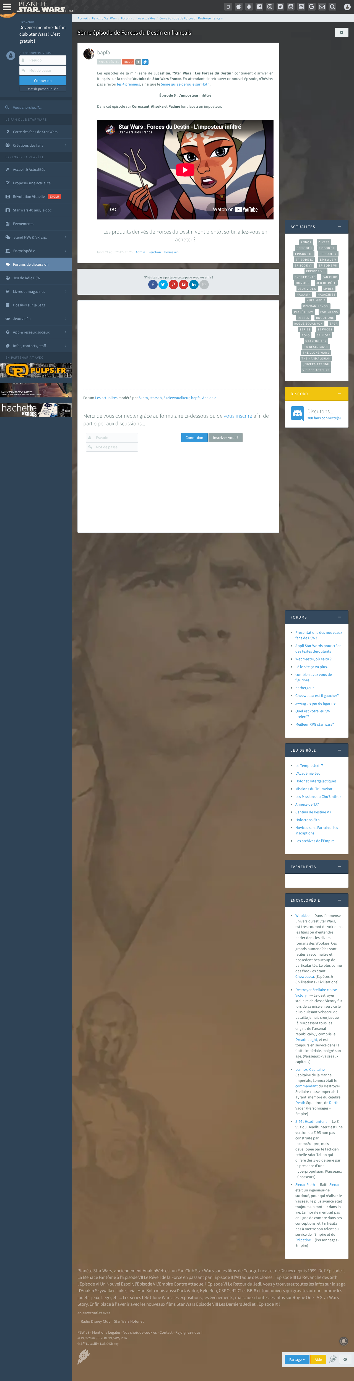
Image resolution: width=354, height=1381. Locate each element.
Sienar (334, 1184)
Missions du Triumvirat (313, 788)
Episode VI (303, 265)
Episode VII (328, 265)
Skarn (143, 397)
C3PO (224, 1290)
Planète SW (303, 312)
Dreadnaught (306, 1039)
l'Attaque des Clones (253, 1277)
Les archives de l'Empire (315, 840)
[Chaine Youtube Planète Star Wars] (290, 6)
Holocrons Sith (307, 819)
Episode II (327, 248)
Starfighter (315, 341)
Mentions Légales (106, 1332)
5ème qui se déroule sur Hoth (185, 84)
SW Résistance (316, 347)
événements (221, 1297)
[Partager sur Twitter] (163, 284)
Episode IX (304, 260)
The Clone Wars (316, 353)
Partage (296, 1359)
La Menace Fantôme (96, 1277)
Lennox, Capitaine (310, 1069)
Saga (334, 323)
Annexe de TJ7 (307, 804)
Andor (306, 242)
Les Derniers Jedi (235, 1304)
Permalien (171, 252)
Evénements (305, 277)
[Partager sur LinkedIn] (194, 284)
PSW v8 (83, 1332)
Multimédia (316, 300)
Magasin (303, 294)
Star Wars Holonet (129, 1321)
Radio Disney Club (96, 1321)
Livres (328, 289)
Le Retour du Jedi (244, 1284)
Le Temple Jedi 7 (309, 765)
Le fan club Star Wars (26, 119)
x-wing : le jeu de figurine (315, 703)
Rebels (303, 318)
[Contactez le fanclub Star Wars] (322, 6)
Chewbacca (304, 976)
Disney (286, 1271)
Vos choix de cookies (140, 1332)
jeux (95, 1297)
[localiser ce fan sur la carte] (138, 62)
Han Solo (146, 1290)
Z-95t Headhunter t (311, 1121)
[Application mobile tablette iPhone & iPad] (238, 6)
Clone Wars (160, 1297)
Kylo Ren (208, 1290)
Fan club (329, 277)
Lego (106, 1297)
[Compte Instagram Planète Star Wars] (270, 6)
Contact (166, 1332)
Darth (334, 1102)
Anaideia (209, 397)
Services (324, 329)
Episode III (304, 254)
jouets (83, 1297)
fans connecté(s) (324, 414)
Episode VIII (316, 271)
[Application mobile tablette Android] (249, 6)
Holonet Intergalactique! (315, 781)
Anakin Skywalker (97, 1290)
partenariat (22, 357)
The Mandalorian (315, 358)
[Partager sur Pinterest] (173, 284)
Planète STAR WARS (43, 7)
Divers (324, 242)
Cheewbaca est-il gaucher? (317, 695)
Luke (121, 1290)
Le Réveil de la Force (163, 1277)
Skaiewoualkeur (176, 397)
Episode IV (328, 254)
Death (300, 1102)
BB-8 (251, 1290)
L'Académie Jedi (308, 773)
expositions (190, 1297)
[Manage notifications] (343, 1341)
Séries (305, 329)
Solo (305, 335)
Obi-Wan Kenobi (316, 306)
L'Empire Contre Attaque (179, 1284)
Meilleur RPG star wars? (314, 724)
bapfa (103, 52)
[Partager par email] (204, 284)
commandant (306, 1085)
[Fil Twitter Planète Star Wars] (280, 6)
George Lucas (256, 1271)
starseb (156, 397)
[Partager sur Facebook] (153, 284)
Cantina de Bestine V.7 (313, 812)
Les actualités (106, 397)
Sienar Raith (305, 1184)
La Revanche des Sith (317, 1277)
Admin (140, 252)
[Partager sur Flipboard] (183, 284)
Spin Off (323, 335)
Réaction (155, 252)
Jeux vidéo (307, 289)
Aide (318, 1359)
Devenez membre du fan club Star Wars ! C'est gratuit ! (42, 34)
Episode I (304, 248)
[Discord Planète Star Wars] (301, 6)
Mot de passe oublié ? (43, 89)
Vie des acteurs (316, 370)
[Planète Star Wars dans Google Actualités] (311, 6)
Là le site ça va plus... (312, 666)
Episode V (328, 260)
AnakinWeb (153, 1271)
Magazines (326, 294)
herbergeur (304, 687)
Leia (131, 1290)
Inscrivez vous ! (225, 437)
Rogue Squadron (308, 323)
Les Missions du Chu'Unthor (318, 796)
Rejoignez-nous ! (188, 1332)
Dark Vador (187, 1290)
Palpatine (303, 1239)
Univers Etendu (316, 364)
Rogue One (325, 318)
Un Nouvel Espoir (116, 1284)
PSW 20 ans (329, 312)
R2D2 (236, 1290)
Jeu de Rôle (326, 283)
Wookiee (302, 915)
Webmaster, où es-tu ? (313, 658)
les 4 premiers (128, 84)
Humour (302, 283)
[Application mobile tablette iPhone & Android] (228, 6)
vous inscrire (238, 415)
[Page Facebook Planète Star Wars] (259, 6)
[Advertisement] (177, 345)
